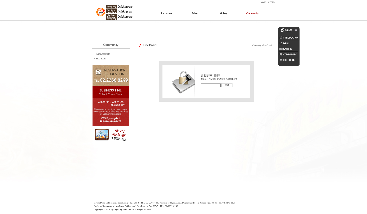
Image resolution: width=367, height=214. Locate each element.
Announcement (103, 54)
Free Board (101, 58)
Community (252, 13)
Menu (195, 13)
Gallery (223, 13)
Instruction (166, 13)
